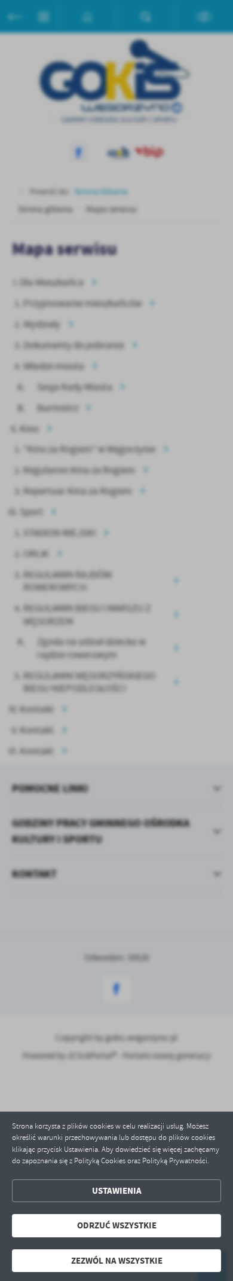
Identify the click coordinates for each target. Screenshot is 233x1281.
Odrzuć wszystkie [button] (117, 1225)
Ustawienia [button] (117, 1191)
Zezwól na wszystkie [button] (117, 1261)
